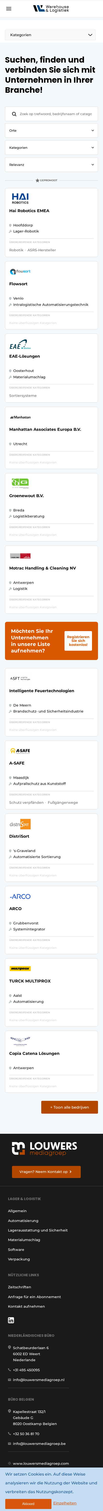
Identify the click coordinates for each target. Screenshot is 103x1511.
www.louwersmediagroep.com (41, 1463)
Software (16, 1249)
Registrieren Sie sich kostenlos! (78, 641)
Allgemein (17, 1211)
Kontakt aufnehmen (26, 1306)
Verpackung (19, 1259)
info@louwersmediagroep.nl (38, 1380)
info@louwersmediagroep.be (39, 1443)
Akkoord (28, 1504)
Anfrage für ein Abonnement (34, 1297)
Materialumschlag (24, 1240)
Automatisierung (23, 1220)
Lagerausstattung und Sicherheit (38, 1230)
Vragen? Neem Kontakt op (44, 1171)
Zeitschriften (19, 1287)
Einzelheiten (64, 1503)
